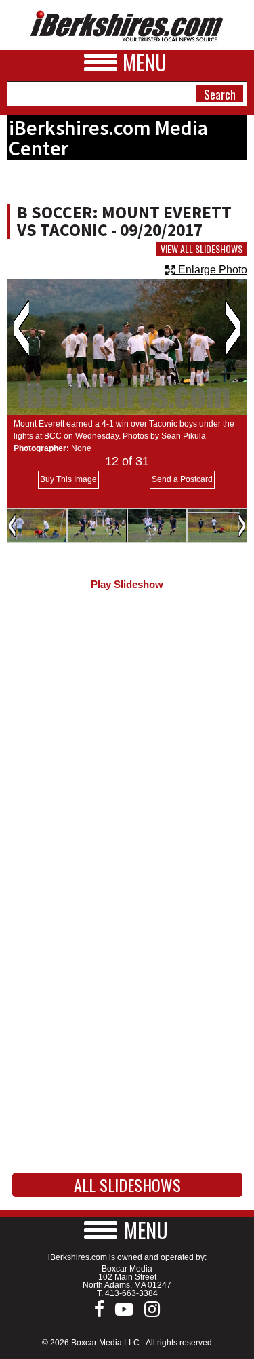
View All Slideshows (201, 249)
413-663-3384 (131, 1293)
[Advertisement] (127, 748)
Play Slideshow (127, 584)
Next (232, 328)
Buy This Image (68, 479)
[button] (127, 1229)
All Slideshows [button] (127, 1185)
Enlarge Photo (211, 269)
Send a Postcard (182, 479)
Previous (21, 328)
